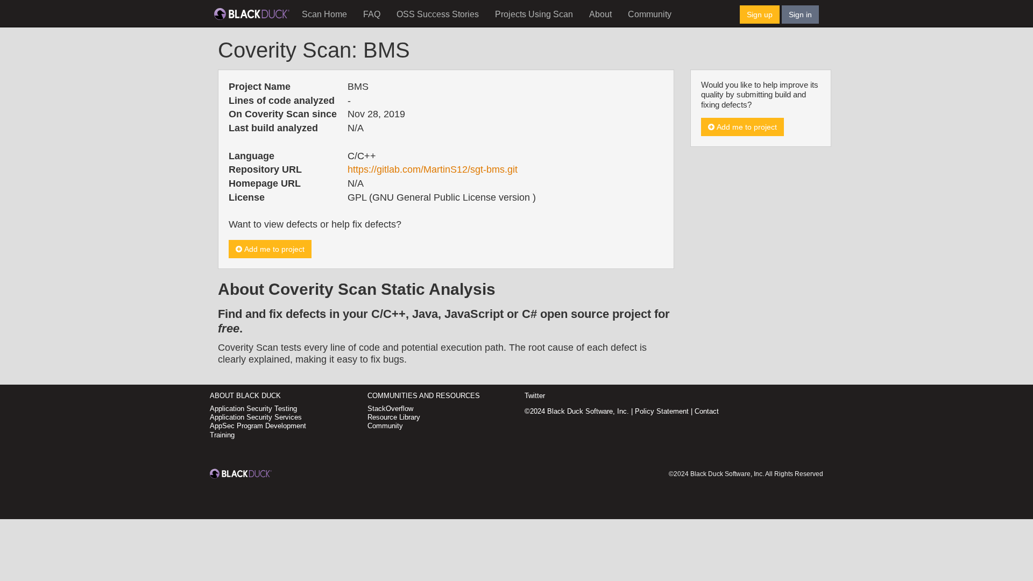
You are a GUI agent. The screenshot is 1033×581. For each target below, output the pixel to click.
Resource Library (393, 417)
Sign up (760, 14)
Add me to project (273, 249)
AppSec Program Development (258, 426)
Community (649, 14)
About (600, 14)
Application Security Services (256, 417)
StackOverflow (390, 409)
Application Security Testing (253, 409)
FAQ (371, 14)
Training (222, 435)
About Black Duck (245, 396)
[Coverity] (252, 13)
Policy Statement (662, 411)
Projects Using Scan (534, 14)
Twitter (535, 396)
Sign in (800, 14)
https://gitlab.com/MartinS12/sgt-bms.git (433, 169)
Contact (707, 411)
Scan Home (324, 14)
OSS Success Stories (438, 14)
